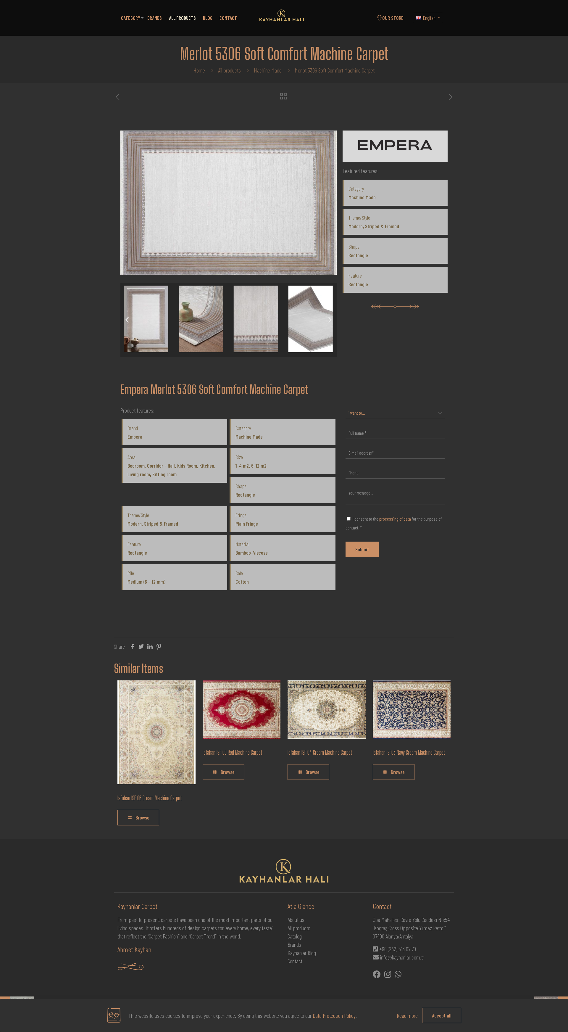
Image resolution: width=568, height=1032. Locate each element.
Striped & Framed (382, 226)
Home (199, 70)
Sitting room (164, 474)
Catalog (295, 936)
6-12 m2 (259, 465)
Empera (135, 436)
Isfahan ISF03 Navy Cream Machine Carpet (409, 752)
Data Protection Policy (334, 1015)
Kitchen (206, 465)
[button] (127, 319)
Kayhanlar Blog (302, 952)
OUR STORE (393, 18)
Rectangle (358, 255)
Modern (355, 226)
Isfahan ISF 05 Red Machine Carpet (232, 752)
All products (229, 70)
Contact (295, 961)
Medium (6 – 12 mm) (146, 581)
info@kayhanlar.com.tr (402, 957)
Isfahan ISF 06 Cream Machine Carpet (149, 797)
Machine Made (268, 70)
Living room (139, 474)
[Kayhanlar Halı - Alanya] (281, 18)
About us (296, 919)
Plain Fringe (246, 523)
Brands (294, 944)
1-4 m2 (242, 465)
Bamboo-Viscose (251, 552)
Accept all (441, 1015)
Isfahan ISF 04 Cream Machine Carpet (320, 752)
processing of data (395, 518)
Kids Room (187, 465)
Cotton (242, 581)
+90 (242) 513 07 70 (397, 948)
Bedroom (136, 465)
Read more (407, 1015)
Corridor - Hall (161, 465)
